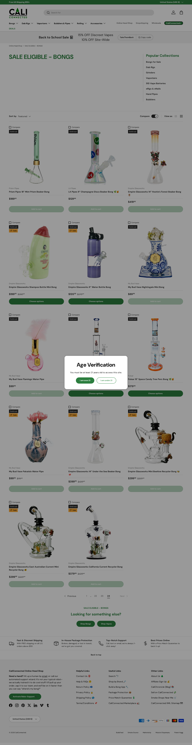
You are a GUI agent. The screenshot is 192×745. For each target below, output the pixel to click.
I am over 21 (85, 380)
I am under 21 (106, 380)
